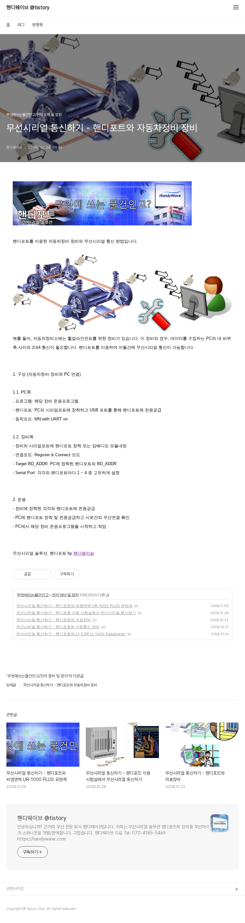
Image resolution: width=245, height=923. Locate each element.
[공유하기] (37, 574)
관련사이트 (15, 888)
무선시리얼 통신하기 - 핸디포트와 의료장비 (53, 619)
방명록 (37, 24)
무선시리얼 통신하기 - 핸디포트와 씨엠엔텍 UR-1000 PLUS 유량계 (74, 605)
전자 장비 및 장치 (65, 594)
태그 (21, 24)
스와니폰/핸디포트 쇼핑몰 (27, 899)
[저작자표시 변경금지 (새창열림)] (85, 574)
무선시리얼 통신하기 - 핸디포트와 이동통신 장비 (58, 626)
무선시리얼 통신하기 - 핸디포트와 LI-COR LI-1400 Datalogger (70, 633)
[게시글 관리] (45, 574)
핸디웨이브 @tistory (27, 8)
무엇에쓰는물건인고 (32, 594)
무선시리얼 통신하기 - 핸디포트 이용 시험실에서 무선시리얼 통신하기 (76, 612)
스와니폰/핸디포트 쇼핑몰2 (28, 910)
